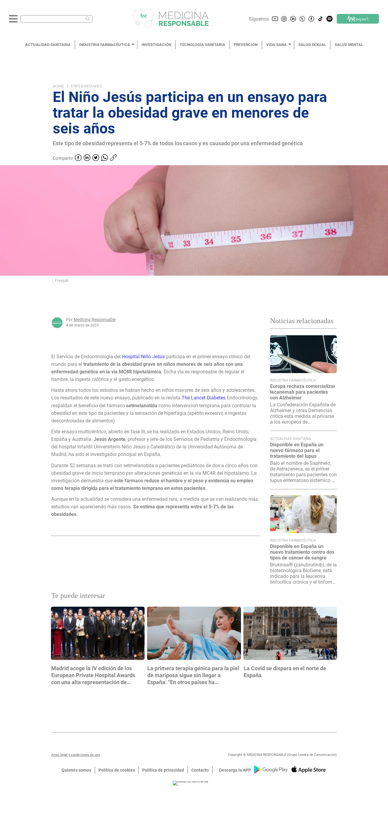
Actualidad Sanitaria (290, 439)
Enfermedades (86, 86)
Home (58, 86)
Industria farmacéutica (293, 380)
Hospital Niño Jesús (144, 356)
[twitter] (95, 158)
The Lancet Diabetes (203, 398)
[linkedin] (87, 158)
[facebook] (78, 158)
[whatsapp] (104, 158)
